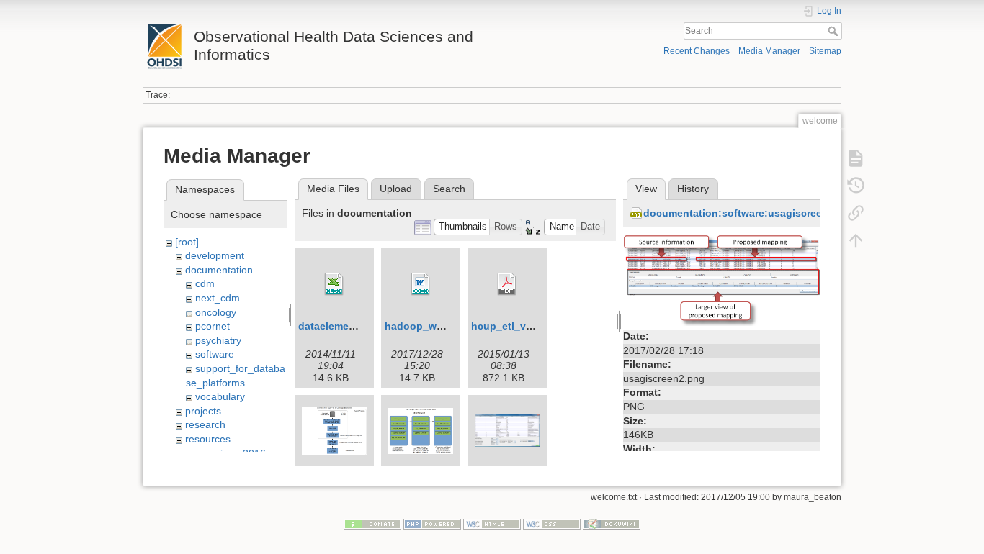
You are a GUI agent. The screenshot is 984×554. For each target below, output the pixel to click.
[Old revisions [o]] (855, 185)
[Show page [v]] (855, 158)
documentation (219, 270)
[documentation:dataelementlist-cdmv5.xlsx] (334, 284)
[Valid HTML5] (492, 523)
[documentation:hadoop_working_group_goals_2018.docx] (421, 284)
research (205, 424)
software (214, 354)
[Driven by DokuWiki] (611, 523)
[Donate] (372, 523)
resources (208, 439)
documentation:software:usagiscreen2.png (749, 213)
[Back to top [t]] (855, 240)
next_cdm (217, 298)
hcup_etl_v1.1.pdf (515, 326)
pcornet (212, 326)
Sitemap (825, 51)
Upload (396, 188)
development (214, 255)
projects (203, 411)
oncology (215, 312)
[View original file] (721, 279)
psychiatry (218, 340)
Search (834, 31)
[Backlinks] (855, 213)
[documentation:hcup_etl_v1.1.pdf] (507, 284)
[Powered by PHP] (432, 523)
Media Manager (769, 51)
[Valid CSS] (552, 523)
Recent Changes (696, 51)
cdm (205, 283)
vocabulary (220, 396)
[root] (187, 242)
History (693, 188)
